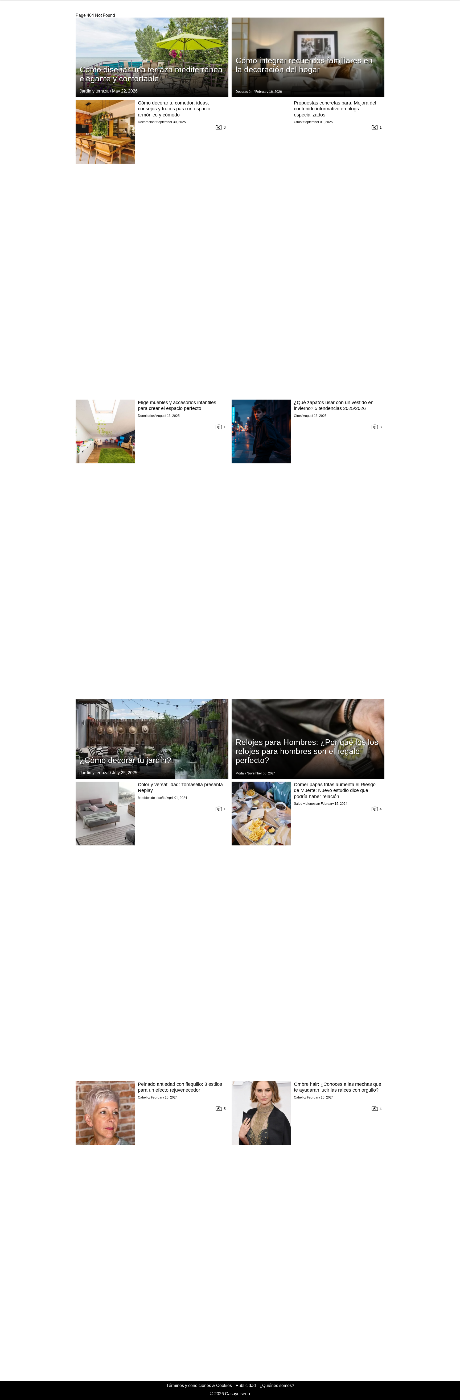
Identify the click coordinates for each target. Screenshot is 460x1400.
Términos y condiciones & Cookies (199, 1385)
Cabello (143, 1097)
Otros (298, 122)
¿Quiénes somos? (277, 1385)
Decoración (244, 92)
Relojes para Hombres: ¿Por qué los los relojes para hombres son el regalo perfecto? (307, 751)
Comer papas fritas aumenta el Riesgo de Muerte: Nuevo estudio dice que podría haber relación (335, 790)
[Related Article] (152, 57)
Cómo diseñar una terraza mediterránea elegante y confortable (151, 74)
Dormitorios (146, 416)
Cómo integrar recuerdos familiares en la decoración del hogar (304, 65)
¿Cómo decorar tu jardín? (125, 760)
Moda (240, 773)
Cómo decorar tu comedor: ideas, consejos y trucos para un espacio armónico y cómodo (174, 109)
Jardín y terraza (94, 91)
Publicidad (246, 1385)
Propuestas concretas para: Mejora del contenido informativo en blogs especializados (335, 109)
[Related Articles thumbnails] (105, 248)
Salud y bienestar (306, 804)
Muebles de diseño (152, 798)
